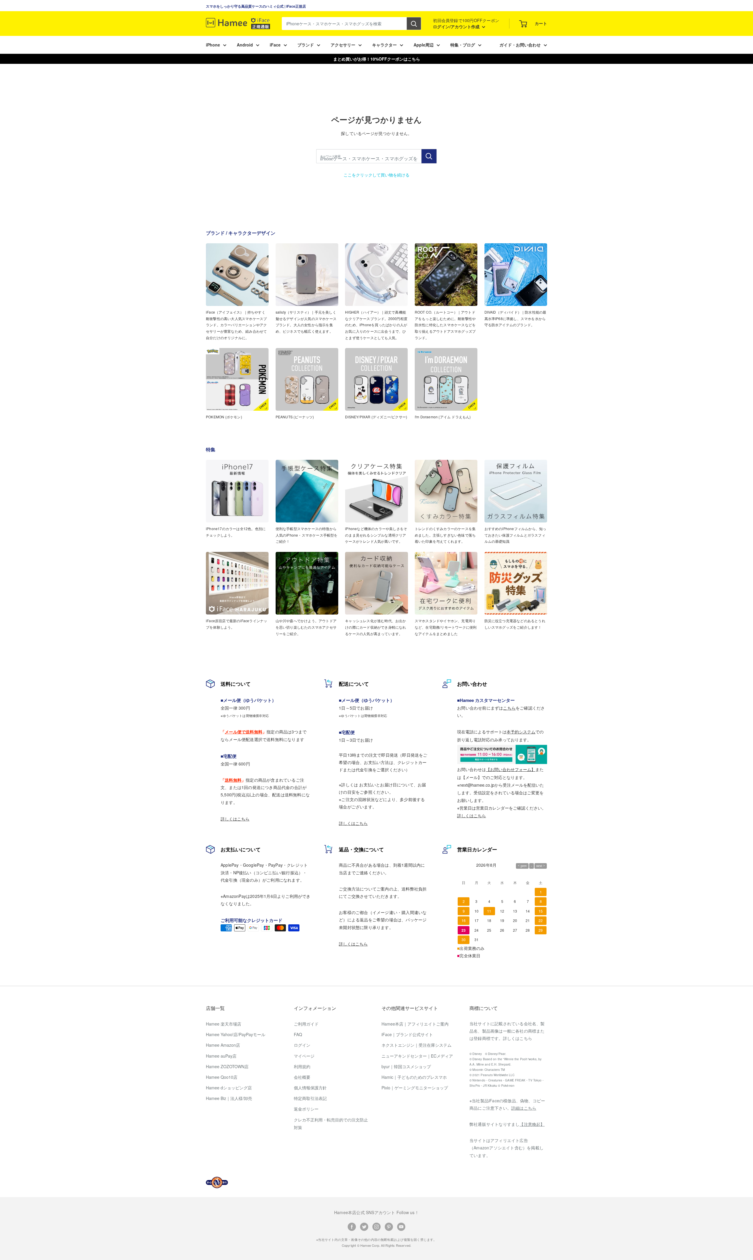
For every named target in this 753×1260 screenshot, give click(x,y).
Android (245, 45)
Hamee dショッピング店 (229, 1088)
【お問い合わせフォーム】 (510, 769)
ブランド (305, 45)
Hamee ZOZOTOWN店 (227, 1066)
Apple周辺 (424, 45)
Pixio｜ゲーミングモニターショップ (415, 1088)
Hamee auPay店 (221, 1056)
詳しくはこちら (235, 819)
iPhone (213, 45)
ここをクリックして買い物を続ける (376, 175)
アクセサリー (343, 45)
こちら (509, 708)
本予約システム (521, 732)
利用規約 (302, 1066)
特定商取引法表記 (310, 1098)
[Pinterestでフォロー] (389, 1226)
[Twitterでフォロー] (364, 1226)
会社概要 (302, 1077)
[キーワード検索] (429, 156)
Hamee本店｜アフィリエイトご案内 (415, 1024)
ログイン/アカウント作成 (457, 26)
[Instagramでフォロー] (376, 1226)
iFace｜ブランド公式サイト (407, 1034)
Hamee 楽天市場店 (223, 1024)
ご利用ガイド (306, 1024)
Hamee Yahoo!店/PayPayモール (235, 1034)
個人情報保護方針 (310, 1088)
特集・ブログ (462, 45)
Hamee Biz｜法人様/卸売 (229, 1098)
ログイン (302, 1045)
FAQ (298, 1034)
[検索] (414, 23)
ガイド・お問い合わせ (520, 45)
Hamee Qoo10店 (221, 1077)
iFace (275, 45)
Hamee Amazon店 (223, 1045)
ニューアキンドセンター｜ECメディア (417, 1056)
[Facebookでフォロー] (352, 1226)
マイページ (304, 1056)
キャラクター (384, 45)
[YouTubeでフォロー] (401, 1226)
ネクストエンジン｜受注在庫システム (417, 1045)
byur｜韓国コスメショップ (406, 1066)
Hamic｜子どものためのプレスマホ (414, 1077)
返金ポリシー (306, 1109)
